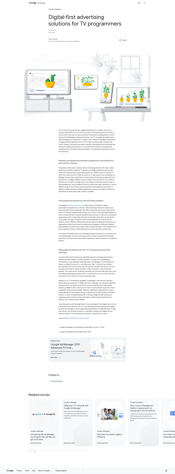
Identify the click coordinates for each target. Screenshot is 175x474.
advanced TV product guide (80, 318)
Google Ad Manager (56, 381)
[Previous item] (30, 451)
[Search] (139, 3)
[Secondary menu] (144, 3)
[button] (123, 40)
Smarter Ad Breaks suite (76, 205)
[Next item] (35, 451)
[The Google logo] (10, 471)
